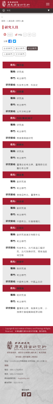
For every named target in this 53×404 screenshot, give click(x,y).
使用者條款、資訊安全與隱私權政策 (21, 352)
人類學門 (8, 54)
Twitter (29, 394)
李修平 (20, 261)
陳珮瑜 (20, 288)
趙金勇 (20, 174)
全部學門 (8, 48)
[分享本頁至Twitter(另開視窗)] (14, 41)
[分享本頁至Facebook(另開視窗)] (10, 41)
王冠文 (20, 227)
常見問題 (42, 352)
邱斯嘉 (20, 91)
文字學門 (20, 54)
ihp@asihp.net (24, 378)
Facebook (24, 394)
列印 (10, 34)
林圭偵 (20, 201)
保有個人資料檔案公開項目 (26, 356)
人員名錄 (10, 21)
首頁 (3, 21)
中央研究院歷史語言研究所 (16, 4)
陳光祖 (20, 65)
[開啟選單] (48, 4)
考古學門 (32, 48)
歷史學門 (20, 48)
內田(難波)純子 (25, 118)
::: (2, 17)
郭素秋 (20, 144)
